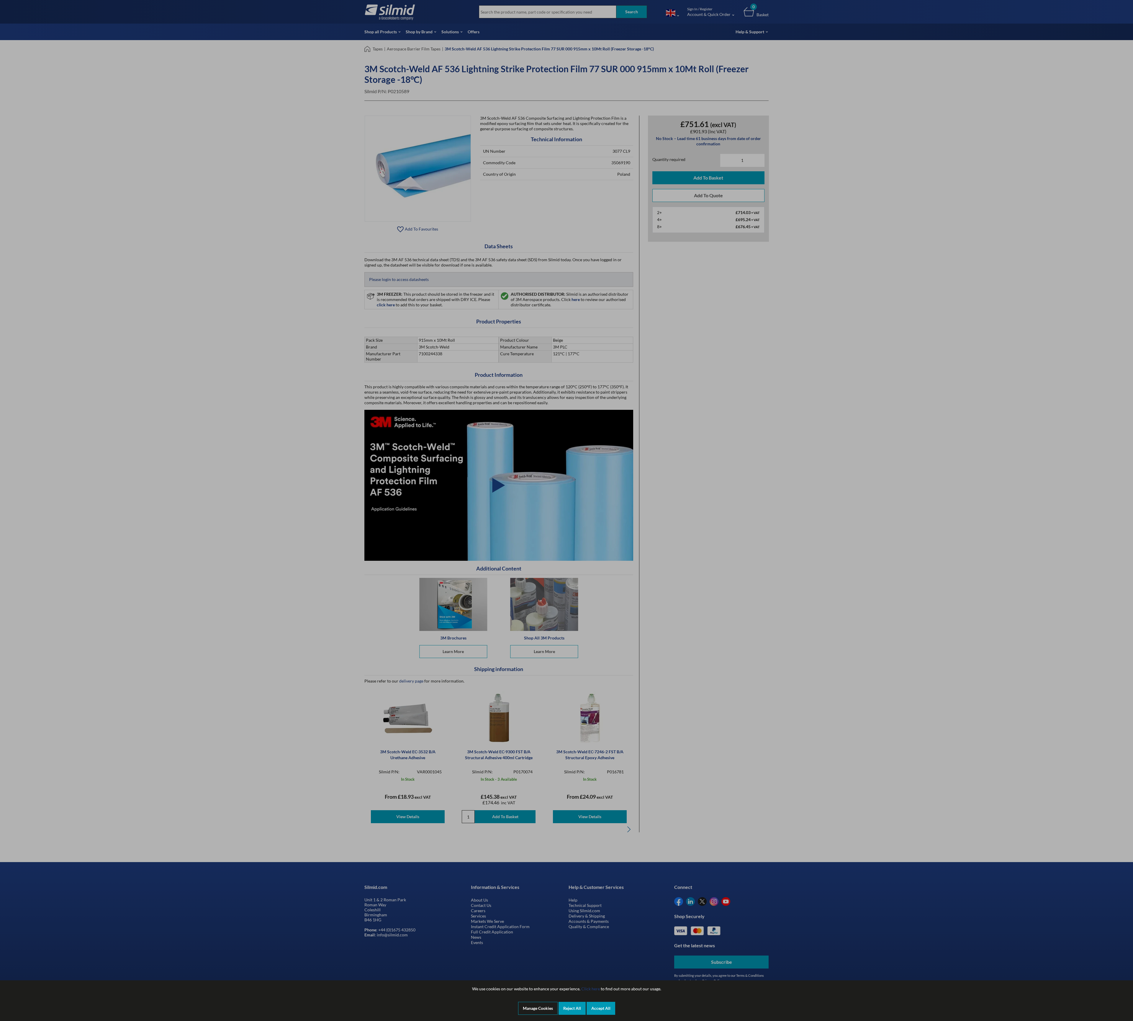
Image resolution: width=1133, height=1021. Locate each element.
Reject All (572, 1008)
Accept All (600, 1008)
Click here (590, 988)
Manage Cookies (538, 1008)
